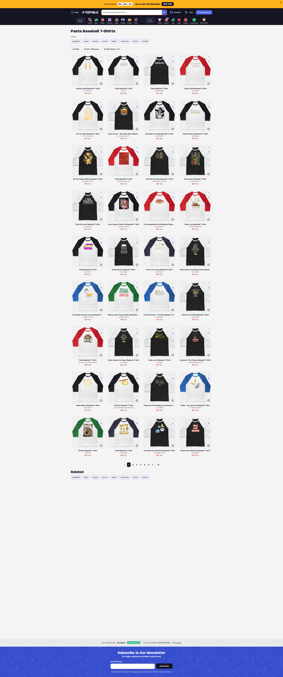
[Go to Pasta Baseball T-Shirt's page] (123, 161)
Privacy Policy (137, 671)
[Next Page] (158, 464)
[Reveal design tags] (101, 84)
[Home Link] (90, 12)
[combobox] (132, 12)
